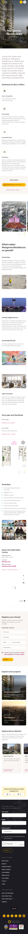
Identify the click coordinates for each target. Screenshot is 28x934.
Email (3, 819)
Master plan (5, 861)
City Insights (5, 878)
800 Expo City (6, 561)
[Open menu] (24, 2)
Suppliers (4, 901)
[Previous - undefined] (19, 234)
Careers (4, 881)
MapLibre (21, 601)
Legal (3, 884)
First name (5, 811)
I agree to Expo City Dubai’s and (14, 653)
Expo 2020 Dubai (7, 899)
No (20, 794)
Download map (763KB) (9, 566)
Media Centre (5, 875)
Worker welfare (6, 869)
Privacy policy (20, 654)
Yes (10, 794)
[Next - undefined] (24, 234)
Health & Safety (6, 866)
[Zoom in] (23, 575)
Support (4, 863)
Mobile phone (6, 828)
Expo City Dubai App (7, 893)
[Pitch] (23, 582)
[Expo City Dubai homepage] (5, 2)
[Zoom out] (23, 579)
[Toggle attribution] (24, 601)
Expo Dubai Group (7, 896)
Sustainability (6, 872)
